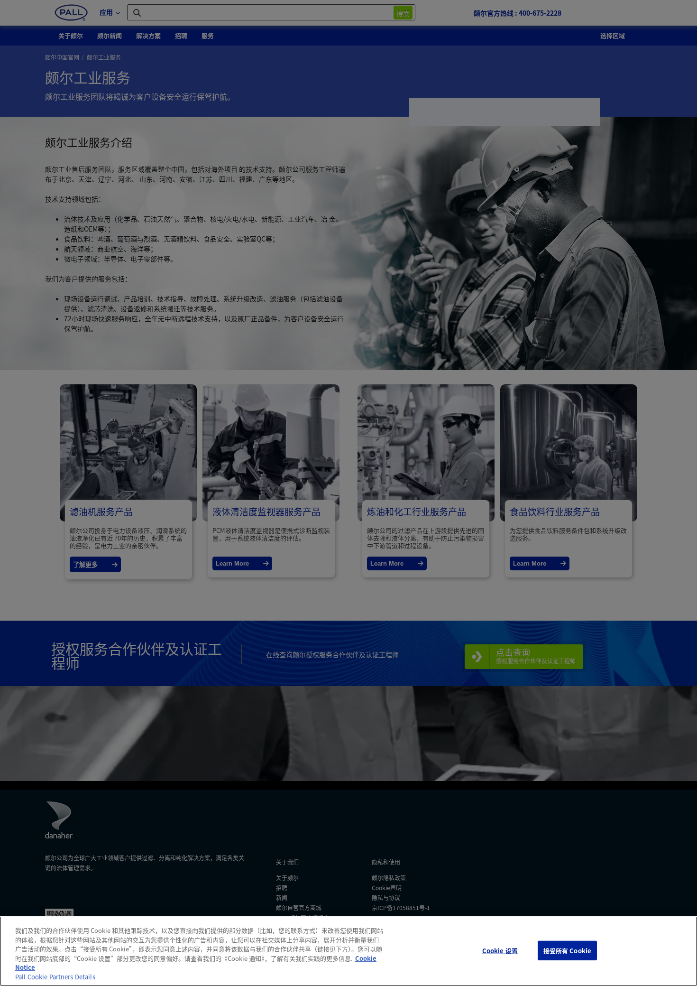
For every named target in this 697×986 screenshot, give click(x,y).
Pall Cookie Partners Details (55, 976)
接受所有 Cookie (567, 950)
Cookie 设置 (500, 950)
